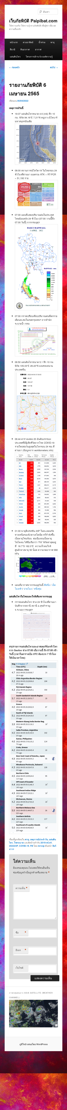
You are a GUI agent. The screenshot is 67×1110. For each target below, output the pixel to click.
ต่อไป (54, 67)
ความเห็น (22, 888)
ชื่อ (21, 932)
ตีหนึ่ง (47, 585)
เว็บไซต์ (19, 967)
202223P (13, 845)
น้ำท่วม (42, 42)
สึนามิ (12, 49)
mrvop (41, 845)
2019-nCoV (46, 842)
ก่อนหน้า (14, 67)
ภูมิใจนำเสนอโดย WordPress (33, 1044)
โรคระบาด (19, 842)
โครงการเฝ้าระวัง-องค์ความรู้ (39, 56)
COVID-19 (24, 845)
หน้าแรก (14, 42)
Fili (31, 845)
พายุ (52, 42)
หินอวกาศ (25, 49)
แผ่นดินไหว (15, 56)
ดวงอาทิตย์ (28, 42)
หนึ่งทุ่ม (37, 588)
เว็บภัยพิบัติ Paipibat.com (33, 21)
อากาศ (38, 49)
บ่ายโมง (28, 588)
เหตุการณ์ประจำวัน (39, 839)
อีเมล (21, 950)
